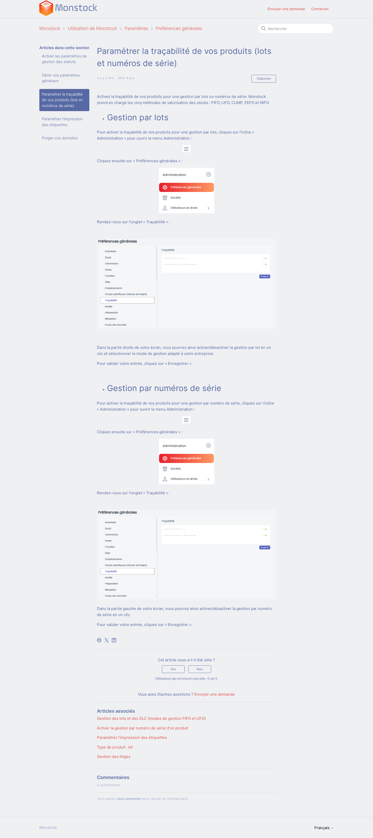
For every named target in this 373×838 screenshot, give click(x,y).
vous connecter (128, 799)
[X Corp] (106, 640)
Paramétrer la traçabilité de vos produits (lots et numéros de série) (62, 100)
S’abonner (264, 78)
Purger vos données (60, 138)
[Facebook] (99, 640)
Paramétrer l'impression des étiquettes (62, 121)
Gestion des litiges (113, 756)
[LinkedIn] (114, 640)
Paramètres (136, 28)
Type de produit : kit (115, 747)
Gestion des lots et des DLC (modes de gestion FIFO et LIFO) (151, 718)
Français (322, 828)
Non (199, 669)
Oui (173, 669)
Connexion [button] (320, 9)
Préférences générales (179, 28)
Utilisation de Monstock (92, 28)
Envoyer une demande (286, 9)
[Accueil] (68, 14)
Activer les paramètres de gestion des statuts (64, 59)
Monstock (49, 28)
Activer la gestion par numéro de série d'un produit (142, 728)
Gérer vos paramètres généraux (61, 78)
